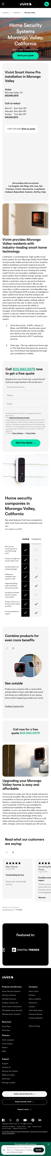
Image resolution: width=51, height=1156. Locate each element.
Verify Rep (6, 1079)
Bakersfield (19, 192)
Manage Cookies (8, 1083)
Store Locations (35, 999)
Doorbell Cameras (9, 999)
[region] (23, 1150)
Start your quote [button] (25, 56)
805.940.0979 (11, 96)
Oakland (9, 192)
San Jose (34, 186)
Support (5, 1064)
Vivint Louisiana (8, 1040)
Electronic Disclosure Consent (19, 418)
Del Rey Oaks (40, 192)
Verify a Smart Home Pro (23, 1094)
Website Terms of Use (19, 1128)
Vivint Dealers (7, 1044)
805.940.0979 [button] (11, 117)
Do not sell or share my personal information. (15, 1131)
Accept (38, 1150)
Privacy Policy (31, 433)
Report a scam (23, 1109)
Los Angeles (13, 186)
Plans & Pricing (34, 1026)
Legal (29, 1126)
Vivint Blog (6, 1026)
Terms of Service (17, 433)
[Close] (4, 1150)
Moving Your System (10, 1071)
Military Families (8, 1075)
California (16, 13)
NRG (4, 1051)
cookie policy (19, 1150)
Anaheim (29, 192)
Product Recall (36, 1126)
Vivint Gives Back (35, 1010)
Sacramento (27, 189)
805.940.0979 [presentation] (46, 4)
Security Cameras (9, 995)
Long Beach (39, 189)
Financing (6, 1030)
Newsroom (33, 1003)
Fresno (18, 189)
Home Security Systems (11, 991)
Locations (5, 13)
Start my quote (28, 129)
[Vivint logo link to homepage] (25, 4)
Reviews (32, 995)
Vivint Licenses (6, 1128)
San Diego (24, 186)
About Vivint (33, 991)
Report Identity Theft (23, 1102)
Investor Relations (36, 1018)
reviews (7, 910)
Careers (32, 1007)
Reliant (4, 1048)
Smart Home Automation (12, 1007)
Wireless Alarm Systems (11, 1014)
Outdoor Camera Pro (10, 1003)
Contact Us (6, 1067)
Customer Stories (35, 1014)
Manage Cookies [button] (17, 1152)
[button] (3, 4)
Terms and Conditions (8, 1126)
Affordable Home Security (12, 1010)
